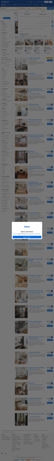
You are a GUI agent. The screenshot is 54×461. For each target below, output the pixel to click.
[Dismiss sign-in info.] (41, 223)
